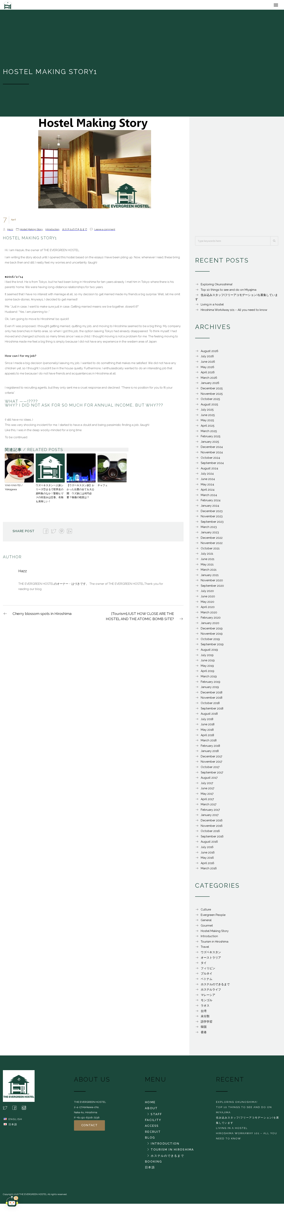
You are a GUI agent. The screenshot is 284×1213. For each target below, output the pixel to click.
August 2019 (209, 651)
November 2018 (211, 699)
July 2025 (207, 411)
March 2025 (209, 433)
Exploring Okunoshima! (216, 286)
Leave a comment (104, 231)
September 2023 (212, 523)
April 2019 (207, 673)
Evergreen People (213, 917)
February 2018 (210, 747)
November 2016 (212, 827)
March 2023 (209, 529)
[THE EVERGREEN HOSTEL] (23, 6)
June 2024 (208, 481)
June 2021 (207, 561)
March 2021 (208, 571)
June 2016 (208, 854)
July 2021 (207, 555)
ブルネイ (206, 975)
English (15, 1121)
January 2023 (210, 534)
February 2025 (210, 438)
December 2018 (211, 694)
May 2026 (207, 369)
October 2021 (210, 550)
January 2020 (210, 625)
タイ (204, 965)
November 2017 (211, 763)
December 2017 (211, 758)
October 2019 (210, 641)
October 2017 (210, 769)
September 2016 (212, 838)
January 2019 (210, 689)
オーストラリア (211, 959)
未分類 (205, 1018)
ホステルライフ (211, 991)
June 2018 (207, 726)
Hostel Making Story (31, 231)
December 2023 (212, 513)
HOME (150, 1104)
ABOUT (151, 1110)
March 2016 (209, 870)
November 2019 (212, 635)
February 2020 (211, 619)
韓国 (204, 1029)
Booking (153, 1163)
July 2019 (207, 657)
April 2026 (208, 374)
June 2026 (208, 363)
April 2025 (207, 427)
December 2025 (212, 390)
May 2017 (207, 795)
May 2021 (207, 566)
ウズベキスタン (211, 954)
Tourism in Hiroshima (214, 943)
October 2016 (210, 833)
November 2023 (212, 518)
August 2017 (209, 779)
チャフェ (103, 487)
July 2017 (207, 785)
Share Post (24, 533)
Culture (206, 911)
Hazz (10, 231)
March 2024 (209, 497)
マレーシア (208, 997)
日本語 (13, 1126)
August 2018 (209, 715)
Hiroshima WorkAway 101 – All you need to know (234, 312)
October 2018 (210, 705)
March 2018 (209, 742)
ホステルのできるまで (74, 231)
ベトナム (206, 981)
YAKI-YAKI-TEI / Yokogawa (14, 489)
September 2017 (212, 774)
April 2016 (207, 865)
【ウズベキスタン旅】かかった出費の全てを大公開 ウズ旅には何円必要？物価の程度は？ (80, 493)
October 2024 (210, 459)
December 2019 (212, 630)
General (206, 922)
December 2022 (212, 539)
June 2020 (208, 598)
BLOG (150, 1139)
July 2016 (207, 849)
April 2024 (207, 491)
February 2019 (210, 683)
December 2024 (212, 449)
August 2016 (209, 843)
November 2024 (212, 454)
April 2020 (208, 609)
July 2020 (207, 593)
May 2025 (207, 422)
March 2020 (209, 614)
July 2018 (207, 721)
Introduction (52, 231)
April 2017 (207, 801)
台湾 (204, 1013)
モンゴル (206, 1002)
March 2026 (209, 379)
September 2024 (212, 465)
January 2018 (210, 753)
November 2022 (212, 545)
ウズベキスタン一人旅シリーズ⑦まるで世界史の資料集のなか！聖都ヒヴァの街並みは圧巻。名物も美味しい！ (49, 495)
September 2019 (212, 646)
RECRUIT (153, 1133)
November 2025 (212, 395)
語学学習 (206, 1023)
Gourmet (207, 927)
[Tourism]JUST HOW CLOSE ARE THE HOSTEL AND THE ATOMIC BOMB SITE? (140, 618)
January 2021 (210, 577)
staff (156, 1116)
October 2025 (210, 401)
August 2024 (209, 470)
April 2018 (207, 737)
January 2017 (210, 817)
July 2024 (207, 475)
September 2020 (212, 587)
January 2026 (210, 385)
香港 (204, 1034)
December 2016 (212, 822)
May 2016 (207, 859)
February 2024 (210, 502)
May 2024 (207, 486)
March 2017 (208, 806)
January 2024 (210, 507)
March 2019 (209, 678)
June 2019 (208, 662)
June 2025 (208, 417)
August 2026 (209, 353)
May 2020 (207, 603)
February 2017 (210, 811)
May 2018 (207, 731)
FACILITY (153, 1122)
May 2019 (207, 667)
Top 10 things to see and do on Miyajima (228, 291)
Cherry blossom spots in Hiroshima (42, 616)
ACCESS (152, 1127)
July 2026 (207, 358)
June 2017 (207, 790)
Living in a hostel (212, 306)
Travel (205, 948)
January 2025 (210, 443)
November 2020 (212, 582)
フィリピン (208, 970)
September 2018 (212, 710)
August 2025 (209, 406)
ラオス (205, 1007)
